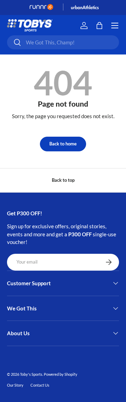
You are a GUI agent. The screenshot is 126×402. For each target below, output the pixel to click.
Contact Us (39, 385)
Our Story (15, 385)
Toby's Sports (31, 374)
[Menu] (114, 25)
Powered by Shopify (60, 374)
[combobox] (63, 42)
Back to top (63, 180)
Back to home (63, 143)
